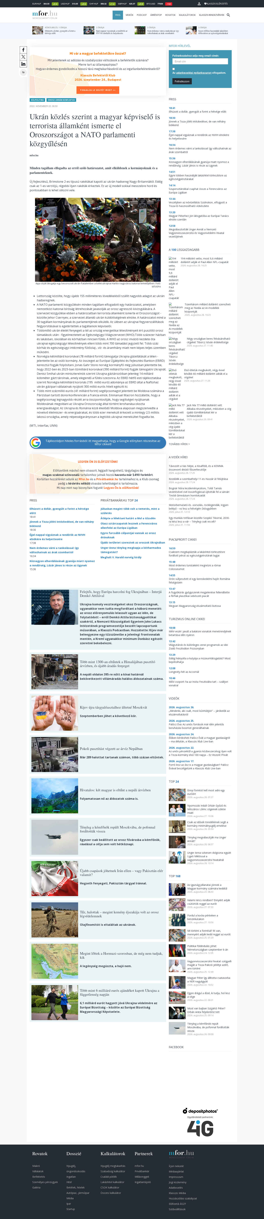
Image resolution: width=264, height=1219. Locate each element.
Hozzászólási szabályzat (183, 1198)
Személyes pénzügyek (45, 1182)
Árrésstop (156, 15)
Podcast (142, 15)
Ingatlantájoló (143, 1182)
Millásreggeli (142, 1176)
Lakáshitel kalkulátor (112, 1182)
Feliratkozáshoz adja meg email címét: (195, 55)
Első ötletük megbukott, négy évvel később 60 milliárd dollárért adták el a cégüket (205, 373)
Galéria (36, 1187)
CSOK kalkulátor (110, 1187)
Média (70, 1198)
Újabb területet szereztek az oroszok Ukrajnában (133, 542)
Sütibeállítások (177, 1209)
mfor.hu (139, 1166)
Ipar (68, 1203)
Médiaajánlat (176, 1171)
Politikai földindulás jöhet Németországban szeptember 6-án (207, 947)
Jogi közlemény (177, 1182)
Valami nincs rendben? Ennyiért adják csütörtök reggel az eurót (208, 901)
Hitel (69, 1182)
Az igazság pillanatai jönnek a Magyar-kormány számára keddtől (207, 886)
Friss (117, 15)
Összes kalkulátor (111, 1193)
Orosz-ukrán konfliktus (61, 100)
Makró (36, 1166)
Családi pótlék (109, 1176)
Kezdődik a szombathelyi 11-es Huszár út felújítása (198, 479)
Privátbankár (142, 1171)
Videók (129, 15)
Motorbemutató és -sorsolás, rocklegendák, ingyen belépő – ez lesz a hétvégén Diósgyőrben (198, 506)
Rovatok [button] (170, 15)
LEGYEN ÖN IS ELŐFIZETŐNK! (98, 462)
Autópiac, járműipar (77, 1193)
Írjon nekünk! (176, 1166)
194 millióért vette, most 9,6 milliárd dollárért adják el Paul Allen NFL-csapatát (205, 260)
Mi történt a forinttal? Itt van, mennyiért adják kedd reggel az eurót (209, 932)
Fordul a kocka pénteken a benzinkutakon (202, 917)
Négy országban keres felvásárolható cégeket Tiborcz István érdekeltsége (208, 340)
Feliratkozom (182, 81)
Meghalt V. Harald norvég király (121, 557)
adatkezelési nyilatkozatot (194, 72)
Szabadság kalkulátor (113, 1171)
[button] (199, 4)
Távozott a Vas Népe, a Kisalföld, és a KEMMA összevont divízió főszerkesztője (196, 467)
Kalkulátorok (187, 15)
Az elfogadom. (199, 72)
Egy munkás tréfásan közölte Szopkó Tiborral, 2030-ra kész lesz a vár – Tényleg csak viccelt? (199, 519)
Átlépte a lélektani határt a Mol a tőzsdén (128, 518)
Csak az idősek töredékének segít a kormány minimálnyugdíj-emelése (207, 823)
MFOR (44, 15)
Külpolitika (37, 100)
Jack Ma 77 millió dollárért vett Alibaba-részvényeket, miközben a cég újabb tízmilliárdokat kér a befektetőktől (209, 410)
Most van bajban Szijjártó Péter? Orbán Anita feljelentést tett (206, 1010)
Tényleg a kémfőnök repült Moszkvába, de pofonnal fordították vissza (208, 1027)
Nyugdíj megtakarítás (113, 1166)
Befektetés (38, 1176)
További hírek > (179, 444)
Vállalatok (37, 1171)
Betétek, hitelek (75, 1187)
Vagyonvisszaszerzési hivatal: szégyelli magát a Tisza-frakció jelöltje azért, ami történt (209, 965)
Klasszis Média (177, 1193)
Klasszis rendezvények (211, 15)
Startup (70, 1209)
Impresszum (176, 1177)
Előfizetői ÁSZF (177, 1204)
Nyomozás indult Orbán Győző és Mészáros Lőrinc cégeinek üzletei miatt (206, 809)
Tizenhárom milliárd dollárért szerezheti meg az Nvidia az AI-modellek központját (208, 308)
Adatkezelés (176, 1187)
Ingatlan (71, 1176)
